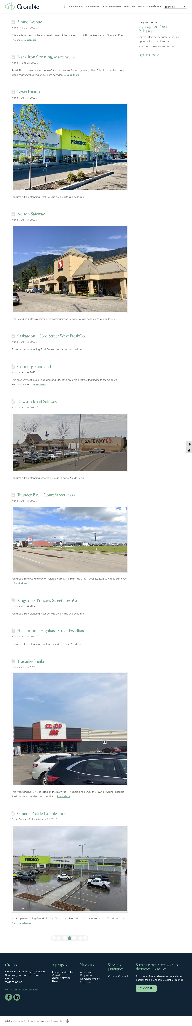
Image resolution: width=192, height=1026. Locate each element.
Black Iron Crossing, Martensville (46, 57)
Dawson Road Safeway (37, 401)
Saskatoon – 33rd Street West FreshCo (51, 336)
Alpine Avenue (29, 22)
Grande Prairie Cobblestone (41, 813)
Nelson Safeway (31, 214)
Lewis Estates (28, 92)
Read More (30, 39)
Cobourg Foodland (34, 366)
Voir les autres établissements (22, 989)
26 (80, 938)
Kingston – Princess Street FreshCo (47, 600)
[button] (63, 6)
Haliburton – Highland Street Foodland (51, 630)
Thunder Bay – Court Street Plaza (46, 495)
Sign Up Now (147, 54)
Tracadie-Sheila (30, 661)
